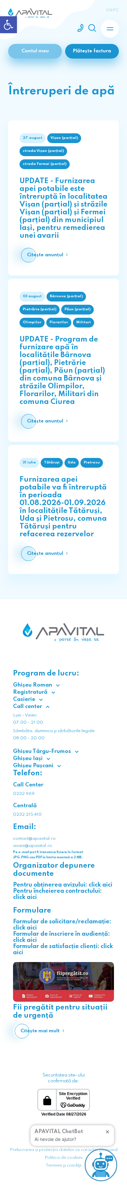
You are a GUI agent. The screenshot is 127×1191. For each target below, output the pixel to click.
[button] (8, 24)
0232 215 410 (27, 814)
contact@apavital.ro (34, 838)
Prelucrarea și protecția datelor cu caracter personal (64, 1150)
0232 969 (24, 794)
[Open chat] (101, 1165)
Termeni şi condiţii (63, 1165)
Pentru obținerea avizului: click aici (62, 885)
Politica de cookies (64, 1158)
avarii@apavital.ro (32, 846)
